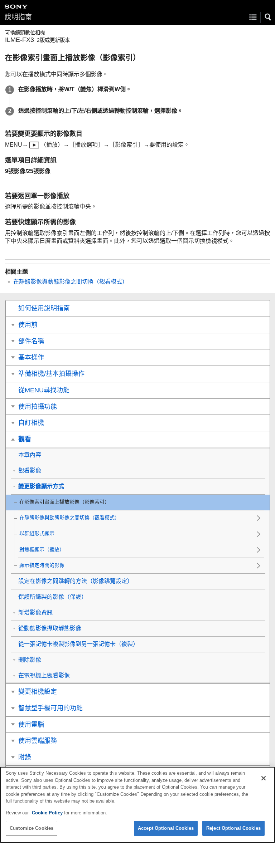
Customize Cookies (31, 828)
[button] (268, 17)
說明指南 (18, 17)
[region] (137, 805)
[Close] (263, 778)
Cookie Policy (48, 812)
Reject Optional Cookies (233, 828)
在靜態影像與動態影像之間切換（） (70, 282)
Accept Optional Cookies (166, 828)
